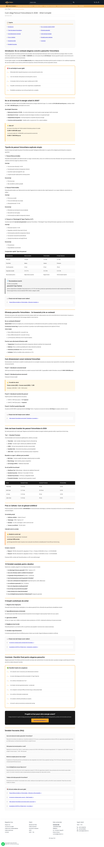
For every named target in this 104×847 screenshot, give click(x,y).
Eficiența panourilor (45, 30)
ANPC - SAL (31, 832)
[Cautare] (73, 2)
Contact (7, 832)
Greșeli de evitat (12, 40)
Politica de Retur (33, 826)
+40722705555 (82, 829)
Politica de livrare (9, 830)
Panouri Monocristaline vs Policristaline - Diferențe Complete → (24, 302)
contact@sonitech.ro (83, 830)
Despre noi (7, 824)
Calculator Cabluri (38, 6)
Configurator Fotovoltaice (50, 6)
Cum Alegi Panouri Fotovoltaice (17, 9)
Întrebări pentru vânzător (46, 37)
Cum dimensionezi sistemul (14, 33)
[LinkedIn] (51, 838)
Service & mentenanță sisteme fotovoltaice (67, 6)
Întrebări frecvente (12, 44)
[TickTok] (53, 838)
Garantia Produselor (34, 828)
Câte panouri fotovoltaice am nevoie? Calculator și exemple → (23, 418)
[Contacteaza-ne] (94, 2)
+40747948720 (82, 827)
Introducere (10, 26)
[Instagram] (54, 838)
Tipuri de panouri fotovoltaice (15, 30)
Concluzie (43, 40)
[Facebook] (49, 838)
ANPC (30, 830)
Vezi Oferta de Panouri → (40, 720)
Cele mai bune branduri (46, 33)
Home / (6, 9)
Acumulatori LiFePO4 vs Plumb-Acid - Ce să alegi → (21, 806)
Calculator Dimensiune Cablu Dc (25, 6)
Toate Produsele (12, 6)
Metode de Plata (33, 824)
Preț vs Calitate (11, 37)
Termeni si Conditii (9, 826)
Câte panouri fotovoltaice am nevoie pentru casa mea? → (22, 801)
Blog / (9, 9)
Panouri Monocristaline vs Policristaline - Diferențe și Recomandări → (25, 793)
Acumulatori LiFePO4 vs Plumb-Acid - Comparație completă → (23, 647)
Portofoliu (81, 6)
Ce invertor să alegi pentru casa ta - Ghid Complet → (21, 797)
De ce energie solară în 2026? (48, 26)
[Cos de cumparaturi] (98, 2)
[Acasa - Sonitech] (11, 2)
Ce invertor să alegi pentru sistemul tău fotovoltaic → (21, 642)
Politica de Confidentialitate (11, 828)
